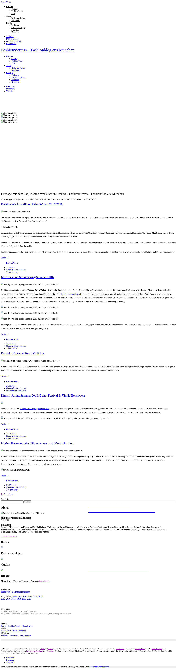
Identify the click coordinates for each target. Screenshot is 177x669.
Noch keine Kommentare (16, 390)
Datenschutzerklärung (21, 592)
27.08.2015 (11, 386)
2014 (40, 596)
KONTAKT (11, 44)
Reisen (50, 649)
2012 (30, 596)
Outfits (14, 9)
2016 (8, 599)
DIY (13, 13)
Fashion (9, 6)
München (15, 30)
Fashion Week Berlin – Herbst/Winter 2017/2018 (32, 204)
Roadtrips (39, 651)
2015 (3, 599)
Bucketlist (15, 20)
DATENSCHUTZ (14, 41)
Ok (89, 667)
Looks (3, 626)
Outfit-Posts (120, 649)
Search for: (5, 499)
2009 (14, 596)
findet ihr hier (44, 581)
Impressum (5, 592)
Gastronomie (25, 635)
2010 (20, 596)
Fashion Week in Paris (70, 294)
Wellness (15, 25)
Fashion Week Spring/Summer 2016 (34, 409)
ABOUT (10, 37)
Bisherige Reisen (18, 18)
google (34, 640)
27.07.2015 (11, 434)
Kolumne (15, 32)
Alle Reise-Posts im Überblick (13, 631)
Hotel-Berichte (157, 649)
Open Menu (6, 2)
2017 (13, 599)
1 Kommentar (11, 272)
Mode (42, 649)
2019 (24, 599)
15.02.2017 (11, 267)
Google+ (41, 640)
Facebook (10, 86)
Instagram (10, 89)
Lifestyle (9, 23)
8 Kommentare (12, 438)
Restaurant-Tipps (18, 27)
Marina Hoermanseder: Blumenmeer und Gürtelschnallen (37, 443)
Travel (8, 16)
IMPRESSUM (12, 39)
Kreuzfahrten (30, 651)
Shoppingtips (27, 626)
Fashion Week (17, 11)
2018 (19, 599)
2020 (29, 599)
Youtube (9, 91)
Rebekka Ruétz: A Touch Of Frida (22, 353)
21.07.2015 (11, 485)
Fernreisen (50, 651)
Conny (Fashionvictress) (16, 270)
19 (9, 494)
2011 (25, 596)
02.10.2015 (11, 344)
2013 (35, 596)
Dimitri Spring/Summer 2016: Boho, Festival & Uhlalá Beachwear (43, 395)
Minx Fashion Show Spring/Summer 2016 (27, 277)
